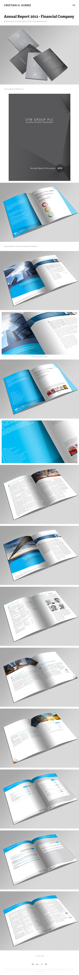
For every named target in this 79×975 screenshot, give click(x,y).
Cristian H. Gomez (17, 5)
